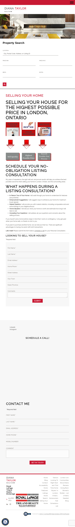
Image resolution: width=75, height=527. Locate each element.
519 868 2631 (11, 499)
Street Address (13, 273)
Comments (11, 291)
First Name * (12, 248)
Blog (46, 480)
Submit (37, 301)
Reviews (66, 485)
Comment (10, 448)
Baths (41, 72)
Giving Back (64, 488)
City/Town (11, 279)
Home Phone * (12, 266)
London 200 (64, 477)
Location (6, 50)
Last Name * (12, 254)
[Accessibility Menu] (5, 521)
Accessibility (43, 485)
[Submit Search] (4, 84)
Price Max (42, 60)
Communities (64, 480)
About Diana (64, 483)
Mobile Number (12, 441)
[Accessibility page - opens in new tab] (27, 515)
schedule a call (39, 231)
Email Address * (13, 260)
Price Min (6, 60)
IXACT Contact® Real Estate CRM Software (54, 514)
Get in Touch (37, 463)
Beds (4, 72)
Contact (45, 483)
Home (46, 477)
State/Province (13, 285)
